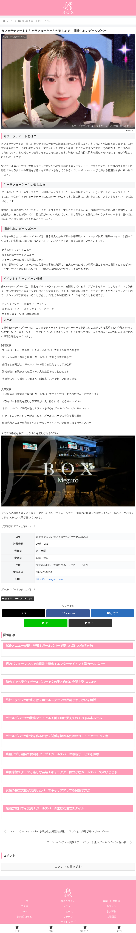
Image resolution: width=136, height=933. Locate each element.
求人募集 (111, 911)
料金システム (68, 901)
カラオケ (111, 906)
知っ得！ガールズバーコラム (19, 598)
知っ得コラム (24, 916)
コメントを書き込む (68, 866)
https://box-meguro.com (49, 579)
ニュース (68, 911)
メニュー (68, 906)
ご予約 (24, 906)
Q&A (24, 911)
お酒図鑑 (111, 916)
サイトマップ (68, 921)
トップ (24, 901)
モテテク (68, 916)
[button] (90, 623)
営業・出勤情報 (111, 901)
